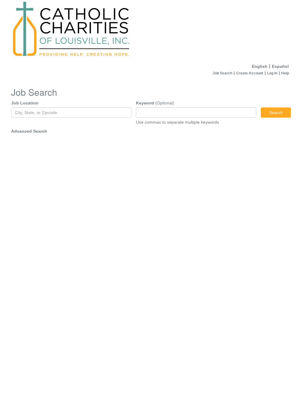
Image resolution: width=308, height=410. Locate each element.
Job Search (222, 73)
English (259, 66)
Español (280, 66)
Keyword (145, 103)
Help (285, 73)
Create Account (249, 73)
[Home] (154, 30)
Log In (272, 73)
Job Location (24, 103)
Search (276, 112)
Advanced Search (29, 131)
